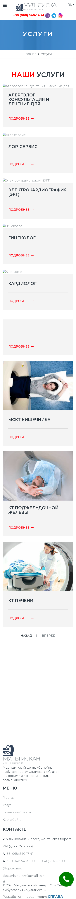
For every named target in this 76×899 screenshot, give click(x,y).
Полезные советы (17, 812)
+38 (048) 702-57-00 (50, 861)
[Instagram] (60, 15)
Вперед (48, 635)
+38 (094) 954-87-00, (20, 861)
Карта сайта (12, 819)
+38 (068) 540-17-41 (28, 15)
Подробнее (18, 118)
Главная (30, 54)
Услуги (8, 805)
